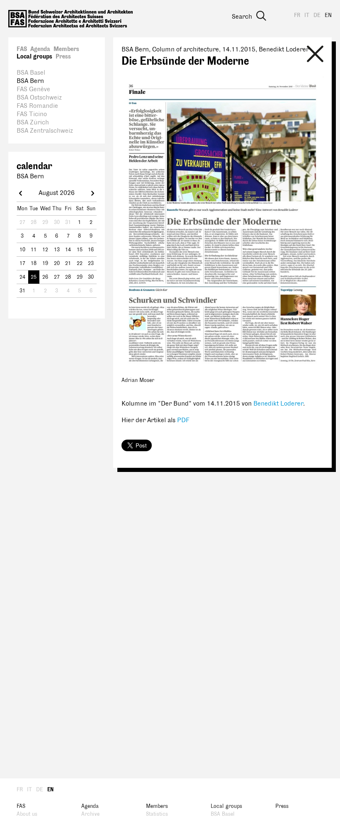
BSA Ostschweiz (39, 97)
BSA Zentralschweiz (45, 130)
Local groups (34, 56)
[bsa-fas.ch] (70, 18)
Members (66, 49)
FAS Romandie (37, 105)
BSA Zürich (33, 122)
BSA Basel (31, 72)
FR (297, 15)
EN (328, 15)
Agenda (40, 49)
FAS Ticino (32, 114)
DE (317, 15)
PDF (183, 420)
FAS (22, 49)
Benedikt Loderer (278, 403)
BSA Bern (30, 81)
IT (306, 15)
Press (63, 56)
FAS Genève (33, 89)
